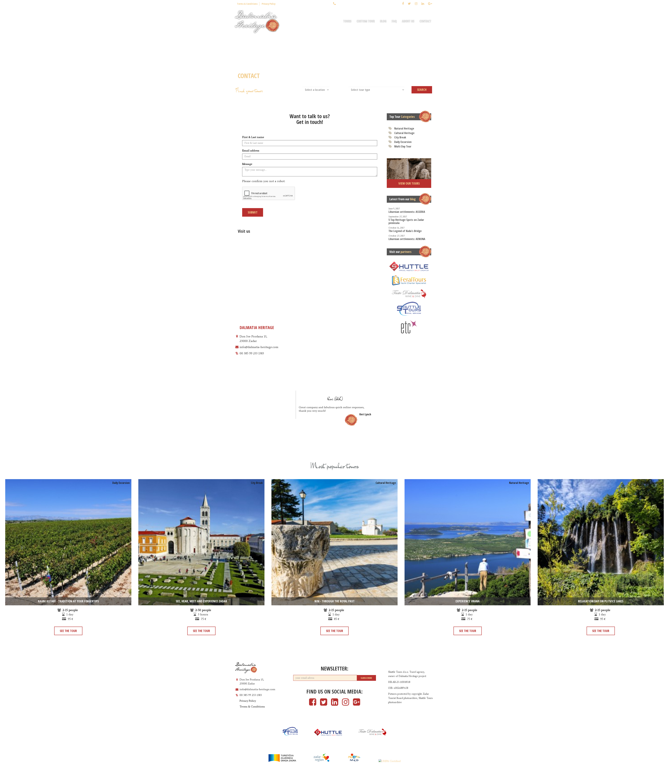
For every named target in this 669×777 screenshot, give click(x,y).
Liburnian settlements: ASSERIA (407, 210)
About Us (408, 21)
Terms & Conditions (247, 3)
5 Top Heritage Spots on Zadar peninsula (406, 220)
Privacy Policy (268, 3)
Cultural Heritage (404, 133)
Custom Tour (366, 21)
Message (247, 164)
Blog (383, 21)
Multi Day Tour (402, 146)
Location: (294, 89)
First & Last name (253, 137)
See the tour (68, 631)
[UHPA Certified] (390, 761)
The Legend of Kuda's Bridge (405, 229)
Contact (425, 21)
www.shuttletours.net (421, 773)
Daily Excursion (403, 142)
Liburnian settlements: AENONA (407, 237)
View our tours (409, 183)
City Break (400, 137)
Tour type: (340, 89)
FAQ (394, 21)
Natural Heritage (404, 128)
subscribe (366, 678)
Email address (250, 150)
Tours (347, 21)
